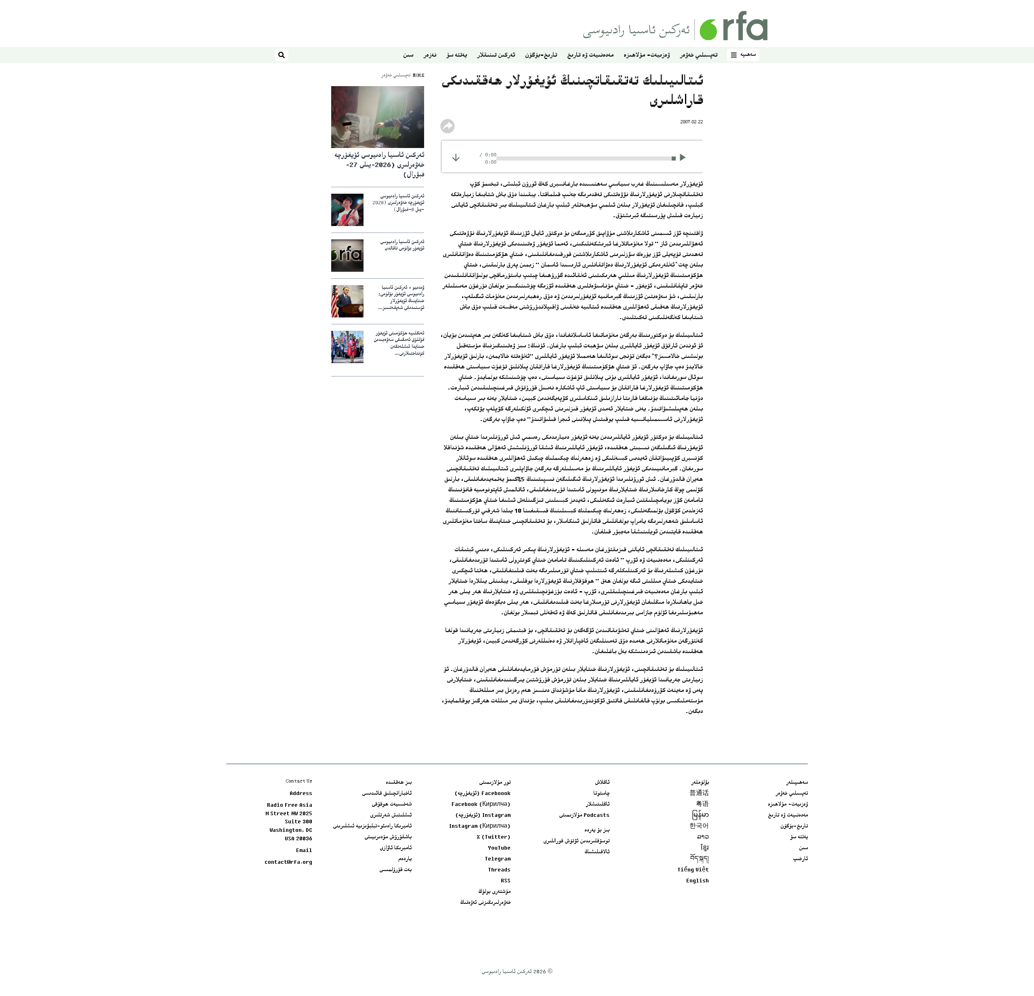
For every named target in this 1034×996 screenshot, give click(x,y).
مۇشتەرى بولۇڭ (494, 892)
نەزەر (429, 55)
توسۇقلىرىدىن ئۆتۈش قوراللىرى (576, 841)
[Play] (685, 158)
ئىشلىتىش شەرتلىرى (391, 816)
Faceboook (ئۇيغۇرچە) (482, 794)
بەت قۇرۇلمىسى (395, 870)
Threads (499, 870)
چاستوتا (601, 794)
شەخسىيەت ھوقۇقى (392, 805)
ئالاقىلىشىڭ (596, 852)
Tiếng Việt (693, 870)
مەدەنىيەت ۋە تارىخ (590, 55)
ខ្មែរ (705, 848)
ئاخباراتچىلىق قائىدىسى (387, 794)
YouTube (499, 848)
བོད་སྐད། (699, 859)
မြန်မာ (700, 816)
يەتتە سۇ (456, 55)
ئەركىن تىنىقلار (496, 55)
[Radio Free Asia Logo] (675, 25)
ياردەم (405, 859)
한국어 (699, 827)
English (697, 881)
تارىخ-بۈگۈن (541, 55)
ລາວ (703, 837)
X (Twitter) (494, 837)
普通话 (699, 794)
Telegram (498, 859)
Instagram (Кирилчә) (480, 827)
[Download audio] (456, 157)
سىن (408, 55)
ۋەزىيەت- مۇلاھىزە (647, 55)
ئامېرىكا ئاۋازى (396, 848)
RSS (506, 881)
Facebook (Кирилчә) (481, 805)
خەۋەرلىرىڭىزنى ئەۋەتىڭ (485, 903)
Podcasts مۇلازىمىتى (584, 816)
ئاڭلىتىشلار (597, 805)
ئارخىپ (800, 859)
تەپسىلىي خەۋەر (698, 55)
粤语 (702, 805)
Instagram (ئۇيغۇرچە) (483, 816)
